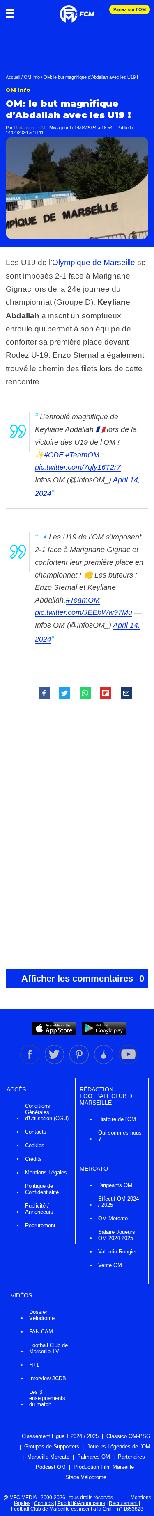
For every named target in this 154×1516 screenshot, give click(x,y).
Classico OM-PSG (128, 1436)
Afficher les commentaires (83, 978)
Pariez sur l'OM (129, 9)
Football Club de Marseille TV (48, 1348)
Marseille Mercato (48, 1457)
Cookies (34, 1145)
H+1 (34, 1365)
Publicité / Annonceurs (39, 1209)
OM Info (32, 77)
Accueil (13, 77)
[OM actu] (77, 10)
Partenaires (131, 1457)
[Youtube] (128, 1062)
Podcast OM (51, 1467)
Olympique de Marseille (93, 262)
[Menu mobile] (12, 13)
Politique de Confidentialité (42, 1189)
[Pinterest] (79, 1062)
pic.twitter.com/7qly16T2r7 (78, 467)
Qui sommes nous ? (120, 1136)
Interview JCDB (47, 1378)
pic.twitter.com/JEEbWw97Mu (83, 612)
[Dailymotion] (104, 1062)
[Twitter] (55, 1062)
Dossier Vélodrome (42, 1315)
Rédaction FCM (29, 127)
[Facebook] (30, 1062)
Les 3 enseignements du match (47, 1398)
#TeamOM (82, 455)
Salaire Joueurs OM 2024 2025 (116, 1235)
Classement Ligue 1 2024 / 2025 (60, 1436)
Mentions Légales (46, 1172)
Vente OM (110, 1265)
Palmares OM (93, 1457)
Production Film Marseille (104, 1467)
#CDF (53, 455)
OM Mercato (113, 1218)
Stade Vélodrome (85, 1477)
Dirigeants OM (115, 1185)
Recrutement (40, 1225)
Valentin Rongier (117, 1252)
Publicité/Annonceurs (81, 1503)
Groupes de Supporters (51, 1446)
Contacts (35, 1132)
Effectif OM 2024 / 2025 (118, 1202)
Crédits (33, 1159)
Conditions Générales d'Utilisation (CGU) (47, 1112)
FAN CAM (41, 1332)
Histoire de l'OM (117, 1119)
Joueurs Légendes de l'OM (118, 1446)
